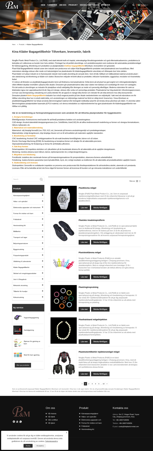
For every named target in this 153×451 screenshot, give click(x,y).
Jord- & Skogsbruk (19, 279)
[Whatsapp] (20, 422)
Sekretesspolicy (51, 441)
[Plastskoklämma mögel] (64, 263)
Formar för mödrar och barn (23, 213)
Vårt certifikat (53, 420)
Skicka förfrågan (100, 208)
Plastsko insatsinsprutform (92, 220)
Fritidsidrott (17, 219)
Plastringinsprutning (88, 287)
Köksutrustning (18, 297)
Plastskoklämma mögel (90, 252)
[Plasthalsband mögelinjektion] (64, 330)
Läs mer (84, 208)
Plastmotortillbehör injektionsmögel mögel (99, 352)
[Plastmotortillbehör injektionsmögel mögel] (64, 363)
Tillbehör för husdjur (20, 291)
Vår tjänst (51, 423)
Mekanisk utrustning (20, 285)
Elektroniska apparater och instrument (26, 207)
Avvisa (28, 446)
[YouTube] (17, 422)
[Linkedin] (14, 422)
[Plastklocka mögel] (64, 199)
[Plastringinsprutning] (64, 298)
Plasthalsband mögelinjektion (93, 319)
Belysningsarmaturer (20, 243)
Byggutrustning (18, 249)
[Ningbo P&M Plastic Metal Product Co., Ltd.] (12, 5)
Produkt (21, 44)
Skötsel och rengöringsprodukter (24, 273)
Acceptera (40, 446)
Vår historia (52, 414)
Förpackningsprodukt (20, 255)
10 (104, 384)
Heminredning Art (19, 225)
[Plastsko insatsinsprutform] (64, 231)
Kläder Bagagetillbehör (21, 267)
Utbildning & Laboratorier (22, 261)
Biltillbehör (17, 231)
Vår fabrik (51, 417)
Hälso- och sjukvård (20, 201)
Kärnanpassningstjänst (21, 195)
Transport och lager (20, 237)
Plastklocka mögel (87, 188)
